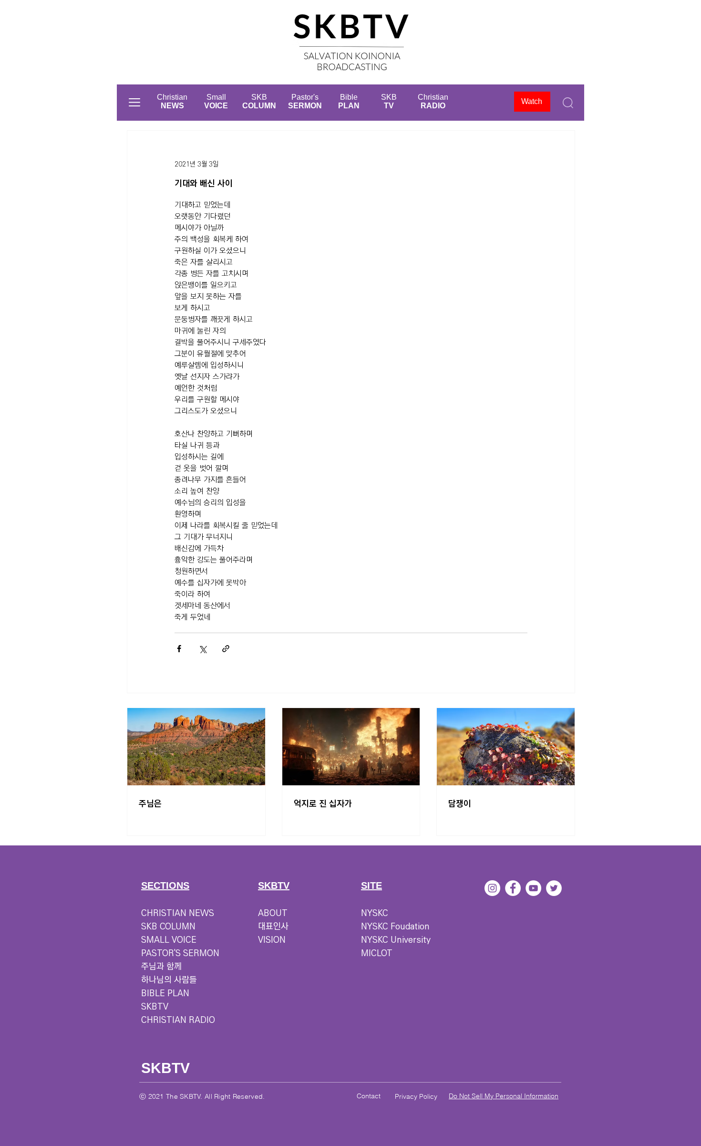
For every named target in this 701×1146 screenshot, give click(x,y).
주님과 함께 (161, 966)
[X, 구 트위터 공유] (202, 648)
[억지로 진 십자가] (351, 746)
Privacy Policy (416, 1096)
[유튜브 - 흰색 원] (533, 888)
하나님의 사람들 (169, 980)
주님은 (150, 804)
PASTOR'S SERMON (180, 953)
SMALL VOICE (168, 940)
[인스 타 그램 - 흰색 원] (492, 888)
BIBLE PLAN (165, 993)
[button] (134, 102)
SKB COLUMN (168, 926)
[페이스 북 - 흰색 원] (513, 888)
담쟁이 (459, 804)
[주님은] (196, 746)
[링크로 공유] (225, 648)
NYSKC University (396, 940)
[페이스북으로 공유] (179, 648)
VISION (272, 940)
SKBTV (154, 1006)
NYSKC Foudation (395, 926)
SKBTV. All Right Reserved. (222, 1096)
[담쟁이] (506, 746)
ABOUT (273, 913)
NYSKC (374, 913)
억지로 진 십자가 (323, 804)
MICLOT (376, 953)
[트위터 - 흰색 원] (554, 888)
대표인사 (273, 926)
